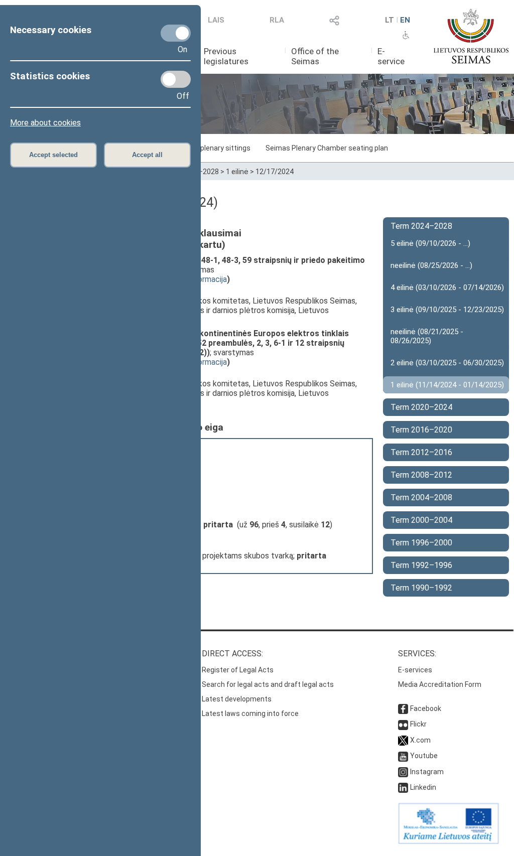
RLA (277, 20)
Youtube (424, 756)
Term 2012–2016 (421, 452)
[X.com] (403, 740)
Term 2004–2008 (421, 497)
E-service (391, 56)
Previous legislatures (226, 56)
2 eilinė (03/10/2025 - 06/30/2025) (447, 362)
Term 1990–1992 (421, 588)
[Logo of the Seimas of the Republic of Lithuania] (471, 36)
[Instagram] (403, 772)
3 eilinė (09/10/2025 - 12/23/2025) (447, 309)
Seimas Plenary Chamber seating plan (327, 148)
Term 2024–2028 (421, 226)
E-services (415, 670)
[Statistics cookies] (176, 79)
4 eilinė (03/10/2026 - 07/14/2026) (447, 287)
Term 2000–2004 (421, 520)
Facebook (425, 708)
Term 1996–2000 (421, 542)
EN (405, 20)
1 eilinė (237, 172)
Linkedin (423, 787)
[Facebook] (403, 708)
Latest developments (237, 699)
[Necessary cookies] (176, 33)
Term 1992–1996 (421, 565)
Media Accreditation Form (439, 684)
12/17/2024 (274, 172)
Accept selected (53, 155)
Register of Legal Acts (238, 670)
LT (389, 20)
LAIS (216, 20)
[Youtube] (403, 756)
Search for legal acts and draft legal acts (268, 684)
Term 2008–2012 (421, 475)
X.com (420, 740)
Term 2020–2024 (421, 407)
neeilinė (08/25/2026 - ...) (431, 265)
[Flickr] (403, 724)
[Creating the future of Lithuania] (448, 841)
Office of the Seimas (315, 56)
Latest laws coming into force (250, 713)
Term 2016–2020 (421, 430)
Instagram (427, 772)
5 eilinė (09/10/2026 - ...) (430, 243)
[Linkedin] (403, 787)
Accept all (147, 155)
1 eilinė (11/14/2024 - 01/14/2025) (447, 384)
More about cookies (45, 122)
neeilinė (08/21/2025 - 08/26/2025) (427, 336)
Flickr (418, 724)
